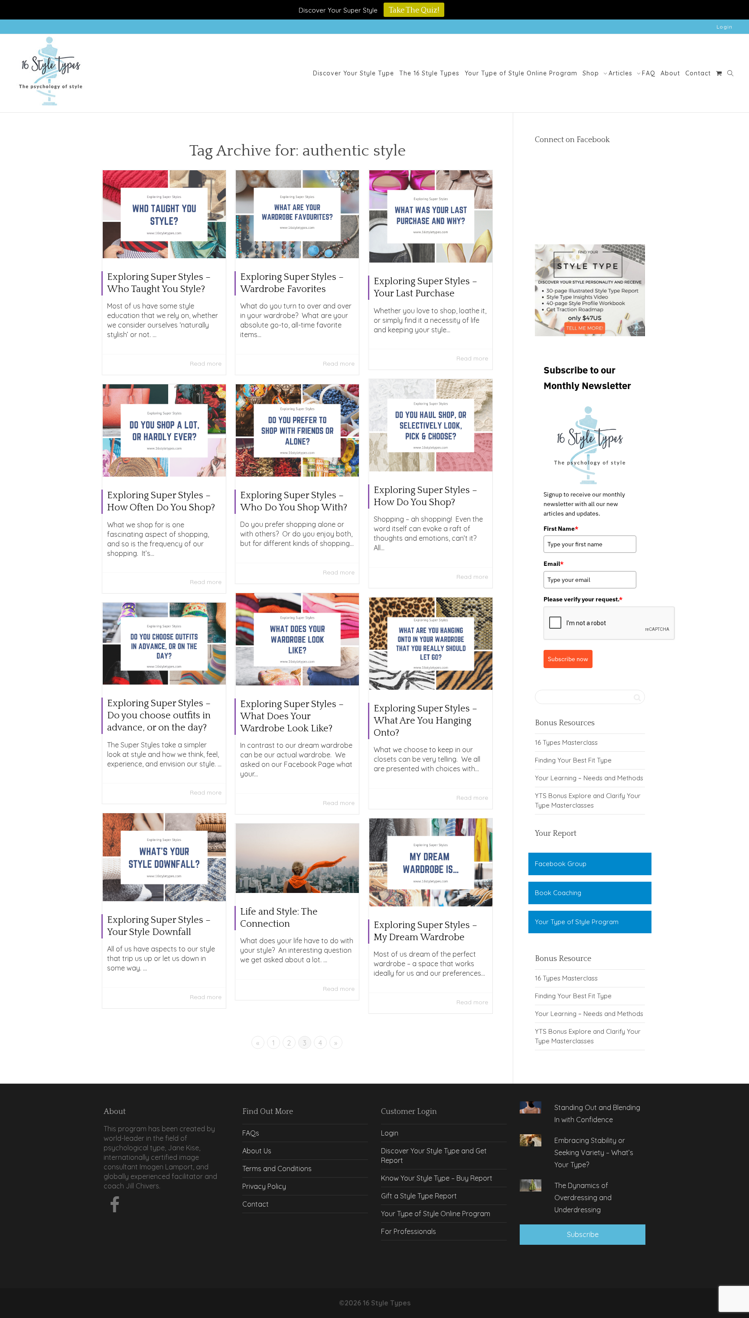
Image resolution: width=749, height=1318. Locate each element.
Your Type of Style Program (577, 922)
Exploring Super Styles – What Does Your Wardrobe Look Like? (292, 716)
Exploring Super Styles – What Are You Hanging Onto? (425, 720)
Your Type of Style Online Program (521, 73)
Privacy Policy (264, 1186)
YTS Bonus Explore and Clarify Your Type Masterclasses (588, 800)
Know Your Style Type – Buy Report (436, 1178)
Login (724, 26)
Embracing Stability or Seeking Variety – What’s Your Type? (593, 1152)
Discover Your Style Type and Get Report (434, 1155)
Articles (622, 73)
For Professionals (408, 1231)
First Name (561, 528)
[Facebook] (114, 1207)
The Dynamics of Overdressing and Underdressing (583, 1197)
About (670, 73)
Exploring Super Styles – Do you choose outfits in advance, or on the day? (159, 715)
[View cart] (719, 73)
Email (553, 564)
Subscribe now (568, 659)
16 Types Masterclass (566, 742)
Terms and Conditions (277, 1168)
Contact (698, 73)
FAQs (250, 1133)
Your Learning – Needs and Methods (589, 778)
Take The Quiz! (414, 10)
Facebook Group (560, 864)
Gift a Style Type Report (419, 1195)
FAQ (648, 73)
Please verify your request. (583, 599)
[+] (164, 214)
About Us (256, 1150)
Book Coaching (558, 893)
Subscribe (583, 1234)
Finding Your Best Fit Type (573, 760)
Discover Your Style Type (353, 73)
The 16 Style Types (429, 73)
